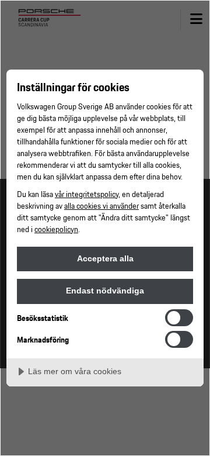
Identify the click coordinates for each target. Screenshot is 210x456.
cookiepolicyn (56, 229)
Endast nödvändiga (105, 290)
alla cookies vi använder (101, 205)
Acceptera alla (105, 258)
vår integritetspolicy (86, 194)
